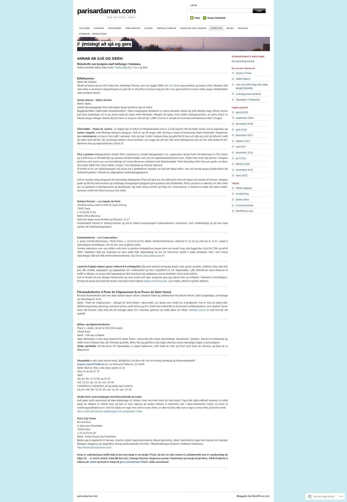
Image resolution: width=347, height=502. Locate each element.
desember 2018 (244, 123)
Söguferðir (114, 28)
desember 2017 (244, 135)
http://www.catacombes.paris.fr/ (147, 255)
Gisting (148, 28)
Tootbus (119, 67)
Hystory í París (243, 73)
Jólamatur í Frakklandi (248, 99)
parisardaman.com (106, 11)
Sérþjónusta (132, 28)
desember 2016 (244, 152)
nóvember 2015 (244, 169)
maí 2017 (241, 146)
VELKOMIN (84, 28)
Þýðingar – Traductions (93, 34)
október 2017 (243, 141)
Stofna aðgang (244, 188)
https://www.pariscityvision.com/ (94, 447)
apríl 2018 (241, 129)
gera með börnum (130, 462)
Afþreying (216, 28)
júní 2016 (241, 158)
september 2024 (245, 118)
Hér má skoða (172, 85)
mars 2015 (241, 175)
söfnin (93, 462)
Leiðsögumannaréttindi (248, 94)
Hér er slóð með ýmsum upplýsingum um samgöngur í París (109, 411)
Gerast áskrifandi (216, 18)
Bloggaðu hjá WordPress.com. (253, 496)
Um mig (230, 28)
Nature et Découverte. (156, 281)
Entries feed (242, 199)
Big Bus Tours (132, 67)
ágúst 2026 (242, 112)
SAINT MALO (243, 79)
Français (243, 28)
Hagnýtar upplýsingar (193, 28)
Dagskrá (99, 28)
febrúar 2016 (243, 164)
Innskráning (242, 193)
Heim (197, 18)
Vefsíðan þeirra (197, 310)
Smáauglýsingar (166, 28)
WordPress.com (244, 211)
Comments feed (244, 205)
